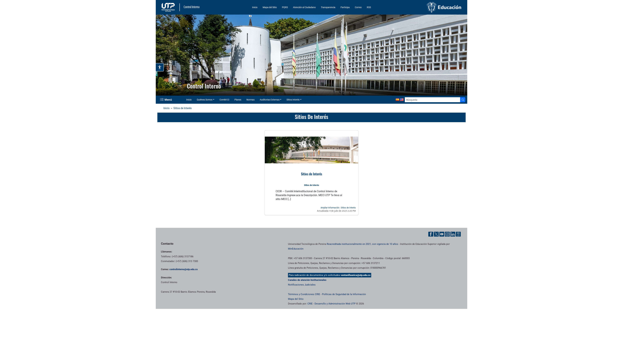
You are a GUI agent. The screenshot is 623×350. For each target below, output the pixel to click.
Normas (250, 99)
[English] (402, 99)
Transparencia (328, 7)
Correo (358, 7)
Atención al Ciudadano (304, 7)
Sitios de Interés (182, 108)
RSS (369, 7)
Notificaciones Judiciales (302, 284)
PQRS (285, 7)
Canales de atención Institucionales (307, 280)
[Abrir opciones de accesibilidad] (160, 67)
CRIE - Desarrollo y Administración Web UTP (331, 303)
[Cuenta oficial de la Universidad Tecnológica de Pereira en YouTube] (441, 234)
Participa (345, 7)
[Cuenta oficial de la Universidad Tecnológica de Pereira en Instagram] (447, 234)
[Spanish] (397, 99)
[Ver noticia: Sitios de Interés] (311, 149)
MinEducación (295, 248)
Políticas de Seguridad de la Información (344, 294)
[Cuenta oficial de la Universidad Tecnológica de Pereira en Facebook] (430, 234)
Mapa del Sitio (270, 7)
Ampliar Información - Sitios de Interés (338, 207)
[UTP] (169, 7)
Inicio (254, 7)
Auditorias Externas (270, 99)
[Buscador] (462, 99)
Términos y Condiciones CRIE (304, 294)
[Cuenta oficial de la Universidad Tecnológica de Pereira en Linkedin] (452, 234)
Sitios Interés (293, 99)
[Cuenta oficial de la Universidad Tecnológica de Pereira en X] (436, 234)
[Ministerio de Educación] (426, 7)
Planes (237, 99)
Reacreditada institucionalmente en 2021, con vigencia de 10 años (362, 244)
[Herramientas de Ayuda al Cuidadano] (458, 234)
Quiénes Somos (204, 99)
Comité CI (224, 99)
